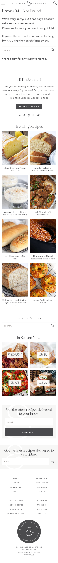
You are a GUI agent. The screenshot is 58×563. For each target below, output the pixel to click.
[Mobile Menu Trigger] (2, 3)
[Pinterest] (33, 115)
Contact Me (16, 487)
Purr (32, 555)
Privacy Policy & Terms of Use (29, 552)
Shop (42, 492)
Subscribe (28, 432)
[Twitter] (38, 115)
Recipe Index (42, 478)
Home (16, 478)
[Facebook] (24, 115)
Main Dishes (16, 509)
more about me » (29, 106)
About (16, 483)
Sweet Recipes (16, 500)
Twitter (42, 514)
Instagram (42, 500)
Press (16, 492)
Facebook (42, 505)
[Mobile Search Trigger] (55, 3)
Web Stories (42, 483)
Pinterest (42, 509)
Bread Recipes (15, 505)
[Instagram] (29, 115)
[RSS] (20, 115)
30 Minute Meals (15, 514)
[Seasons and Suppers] (29, 531)
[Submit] (53, 50)
